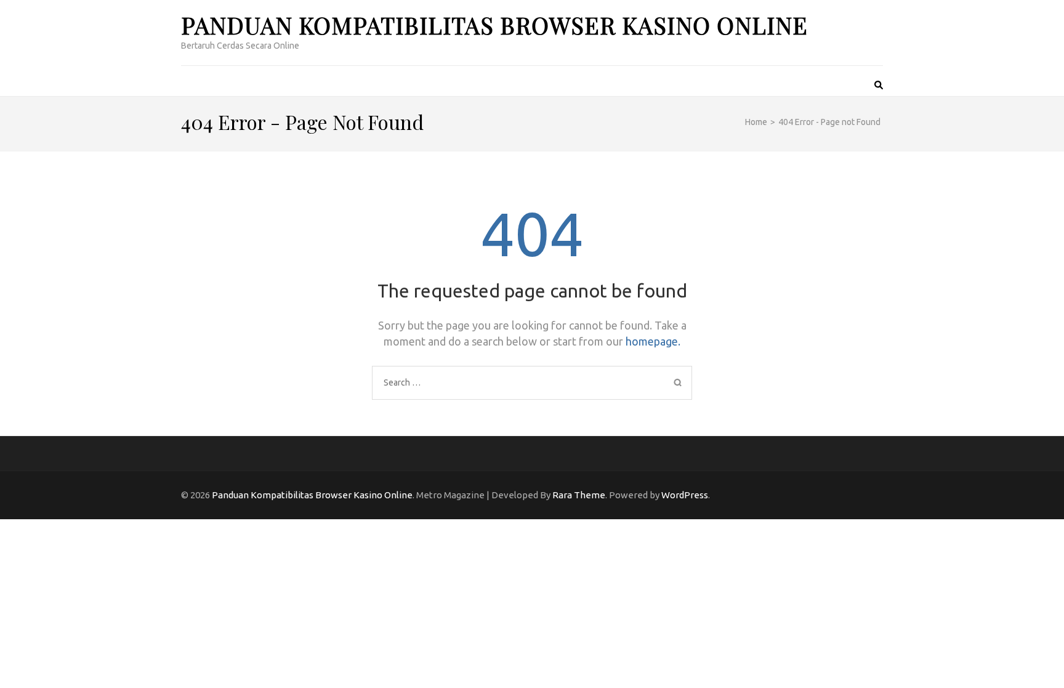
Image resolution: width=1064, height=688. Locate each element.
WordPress (684, 495)
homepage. (653, 341)
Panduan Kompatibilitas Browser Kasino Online (494, 25)
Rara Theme (578, 495)
